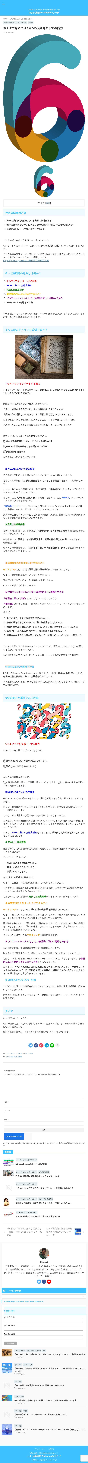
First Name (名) (9, 1334)
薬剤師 (20, 1056)
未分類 (30, 1053)
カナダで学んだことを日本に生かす (16, 1053)
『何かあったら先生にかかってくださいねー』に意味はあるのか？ (45, 1188)
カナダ (7, 1056)
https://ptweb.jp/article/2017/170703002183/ (26, 260)
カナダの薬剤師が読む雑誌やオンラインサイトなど (38, 1176)
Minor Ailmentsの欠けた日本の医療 (31, 1164)
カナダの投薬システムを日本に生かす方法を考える (38, 1216)
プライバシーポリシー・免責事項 (44, 1449)
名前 (6, 1102)
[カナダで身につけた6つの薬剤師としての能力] (47, 1045)
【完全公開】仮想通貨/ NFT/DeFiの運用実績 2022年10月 (39, 1385)
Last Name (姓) (9, 1325)
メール (7, 1111)
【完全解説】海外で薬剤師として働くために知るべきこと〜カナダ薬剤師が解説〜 (49, 1354)
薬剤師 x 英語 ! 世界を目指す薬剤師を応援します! (44, 1453)
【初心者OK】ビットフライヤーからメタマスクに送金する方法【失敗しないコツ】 (50, 1429)
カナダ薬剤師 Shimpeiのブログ (44, 12)
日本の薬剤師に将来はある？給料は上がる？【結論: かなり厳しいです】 (45, 1400)
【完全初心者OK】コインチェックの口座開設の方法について (40, 1414)
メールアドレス (9, 1317)
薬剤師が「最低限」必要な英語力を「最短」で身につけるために (44, 1203)
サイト (6, 1119)
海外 (15, 1056)
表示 (48, 203)
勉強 (12, 1056)
